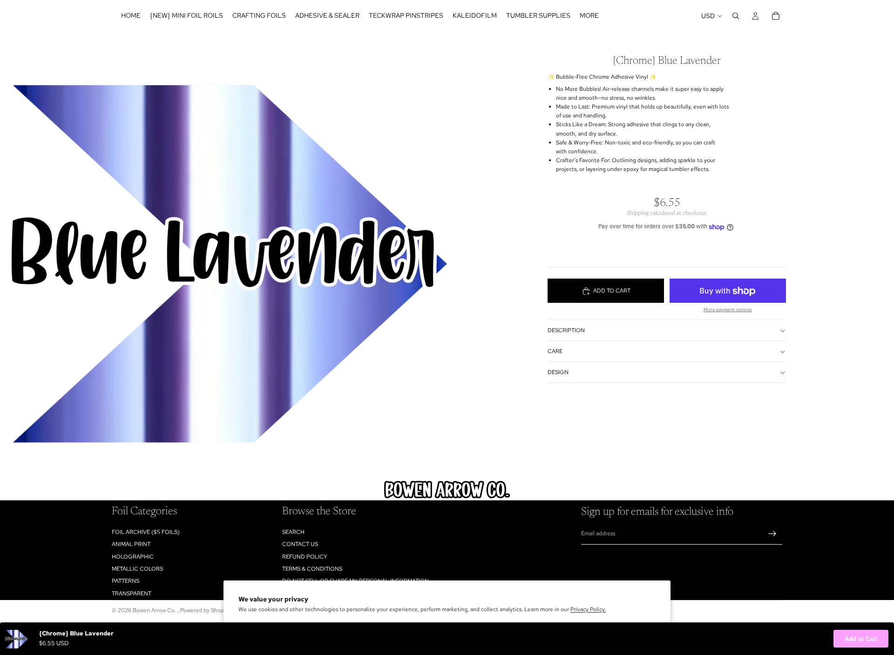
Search (293, 532)
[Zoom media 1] (223, 255)
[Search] (735, 16)
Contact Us (300, 544)
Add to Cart (861, 638)
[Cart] (775, 16)
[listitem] (589, 16)
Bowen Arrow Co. (155, 610)
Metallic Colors (137, 569)
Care (555, 351)
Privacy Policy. (588, 609)
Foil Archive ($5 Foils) (146, 532)
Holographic (133, 556)
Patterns (125, 581)
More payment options (728, 310)
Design (558, 372)
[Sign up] (772, 534)
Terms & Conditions (312, 569)
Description (566, 330)
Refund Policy (304, 556)
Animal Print (131, 544)
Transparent (131, 593)
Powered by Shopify (205, 610)
